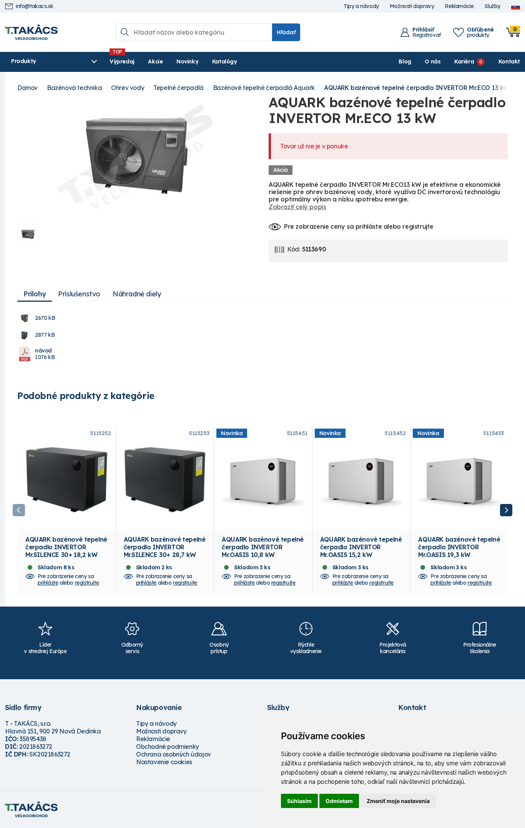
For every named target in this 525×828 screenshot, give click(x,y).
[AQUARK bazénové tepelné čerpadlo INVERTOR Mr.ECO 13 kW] (136, 156)
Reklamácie (459, 6)
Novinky (187, 61)
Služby (492, 6)
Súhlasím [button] (299, 801)
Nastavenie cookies (164, 762)
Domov (27, 87)
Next (506, 510)
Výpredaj (122, 61)
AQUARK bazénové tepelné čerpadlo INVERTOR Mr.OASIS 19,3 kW (459, 547)
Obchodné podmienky (167, 746)
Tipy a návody (361, 6)
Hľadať (286, 32)
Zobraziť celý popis (297, 207)
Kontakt (509, 61)
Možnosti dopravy (412, 6)
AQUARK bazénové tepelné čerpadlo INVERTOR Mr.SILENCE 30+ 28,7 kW (165, 547)
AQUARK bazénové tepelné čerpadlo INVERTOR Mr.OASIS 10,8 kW (263, 547)
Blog (405, 61)
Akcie (155, 61)
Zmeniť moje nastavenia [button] (398, 801)
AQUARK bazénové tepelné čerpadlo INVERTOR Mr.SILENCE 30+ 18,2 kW (66, 547)
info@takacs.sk (34, 6)
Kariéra (464, 61)
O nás (432, 61)
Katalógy (224, 61)
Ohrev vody (127, 87)
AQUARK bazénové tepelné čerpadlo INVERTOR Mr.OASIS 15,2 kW (361, 547)
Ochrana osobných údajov (173, 754)
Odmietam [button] (339, 801)
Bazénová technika (74, 87)
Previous (19, 510)
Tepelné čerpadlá (178, 87)
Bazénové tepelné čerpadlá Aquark (264, 87)
